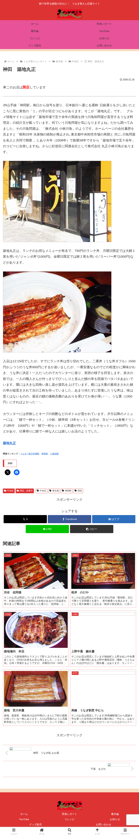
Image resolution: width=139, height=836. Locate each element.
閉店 (80, 490)
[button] (91, 529)
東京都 (55, 490)
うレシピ (69, 819)
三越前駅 (54, 453)
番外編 (115, 814)
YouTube (24, 819)
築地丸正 (9, 443)
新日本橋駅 (33, 453)
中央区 (10, 490)
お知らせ (115, 819)
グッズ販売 (35, 824)
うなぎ (23, 453)
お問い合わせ (103, 824)
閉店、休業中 (26, 490)
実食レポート (69, 814)
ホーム (24, 814)
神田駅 (44, 453)
